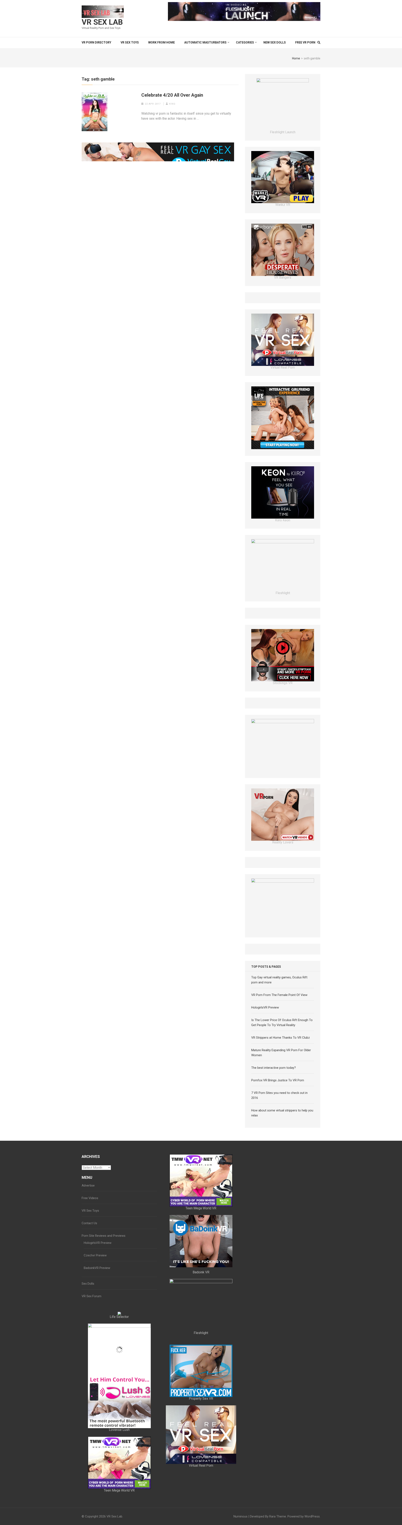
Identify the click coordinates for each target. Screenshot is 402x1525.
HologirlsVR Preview (265, 1053)
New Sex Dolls (274, 42)
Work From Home (161, 42)
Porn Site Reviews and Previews (103, 1282)
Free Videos (90, 1244)
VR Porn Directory (96, 42)
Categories (245, 42)
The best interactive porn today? (273, 1114)
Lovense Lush (119, 1476)
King (172, 104)
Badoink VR (201, 1318)
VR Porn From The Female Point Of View (279, 1041)
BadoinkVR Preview (97, 1314)
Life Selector (119, 1363)
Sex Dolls (88, 1329)
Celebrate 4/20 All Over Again (172, 95)
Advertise (88, 1231)
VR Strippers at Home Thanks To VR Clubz (280, 1083)
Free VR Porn (305, 42)
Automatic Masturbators (205, 42)
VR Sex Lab (102, 22)
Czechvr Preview (95, 1301)
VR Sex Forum (91, 1342)
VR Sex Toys (130, 42)
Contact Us (89, 1269)
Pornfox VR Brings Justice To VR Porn (277, 1126)
